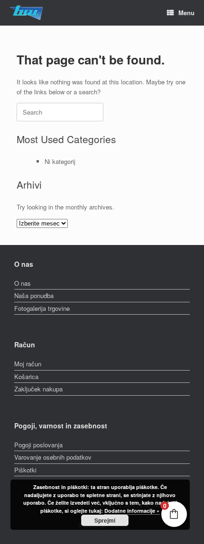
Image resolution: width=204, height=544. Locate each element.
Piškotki (25, 469)
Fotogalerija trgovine (42, 308)
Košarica (26, 376)
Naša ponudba (34, 295)
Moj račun (27, 363)
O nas (22, 283)
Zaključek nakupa (38, 388)
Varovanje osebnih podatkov (53, 457)
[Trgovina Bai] (26, 13)
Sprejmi (104, 520)
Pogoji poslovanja (38, 444)
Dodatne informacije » (131, 510)
